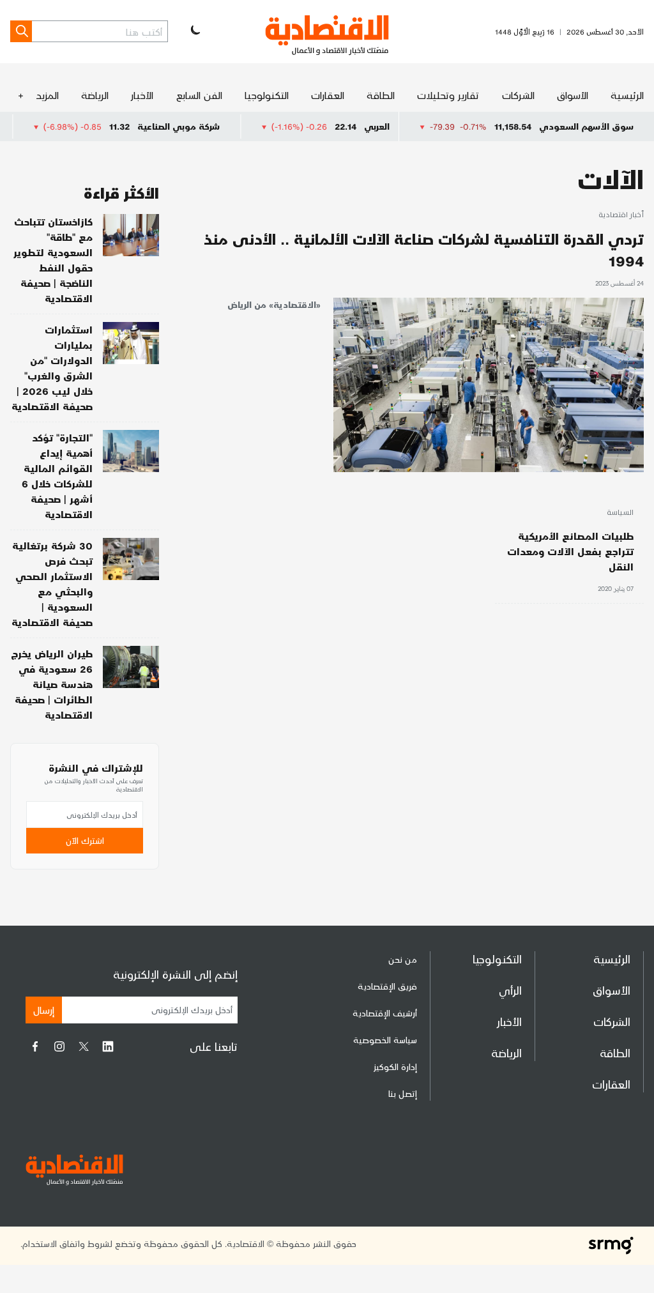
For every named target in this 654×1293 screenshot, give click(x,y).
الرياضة (95, 95)
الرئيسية (627, 95)
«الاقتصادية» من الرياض (274, 304)
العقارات (327, 95)
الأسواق (572, 95)
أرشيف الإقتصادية (385, 1012)
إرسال (43, 1010)
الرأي (510, 990)
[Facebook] (35, 1046)
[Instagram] (59, 1046)
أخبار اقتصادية (621, 215)
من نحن (402, 959)
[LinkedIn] (108, 1046)
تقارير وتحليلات (448, 95)
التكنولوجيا (267, 95)
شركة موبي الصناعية (208, 126)
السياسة (620, 513)
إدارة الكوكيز (395, 1066)
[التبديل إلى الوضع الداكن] (194, 31)
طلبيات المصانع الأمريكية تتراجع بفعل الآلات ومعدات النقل (570, 551)
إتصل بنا (402, 1093)
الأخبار (142, 95)
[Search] (21, 31)
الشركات (518, 95)
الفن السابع (199, 95)
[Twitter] (83, 1046)
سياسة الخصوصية (385, 1039)
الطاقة (381, 95)
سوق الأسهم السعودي (586, 126)
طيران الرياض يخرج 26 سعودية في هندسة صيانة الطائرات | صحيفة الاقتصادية (52, 684)
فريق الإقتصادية (387, 986)
